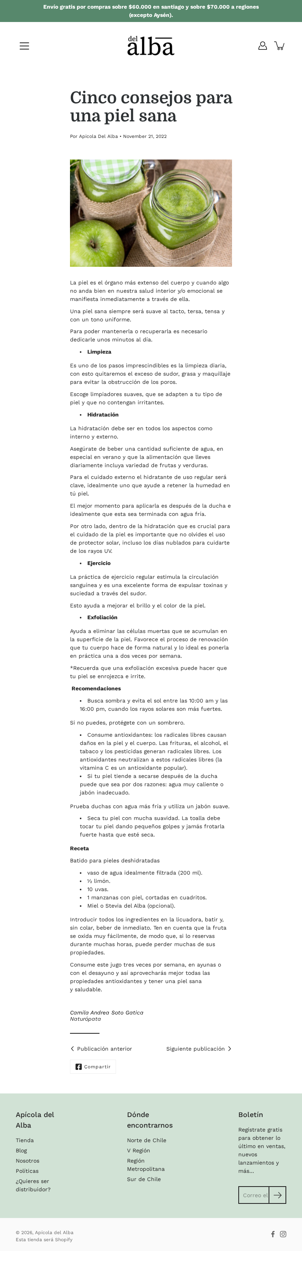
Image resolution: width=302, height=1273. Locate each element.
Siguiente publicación (195, 1049)
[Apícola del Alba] (151, 45)
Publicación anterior (104, 1049)
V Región (138, 1150)
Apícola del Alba (54, 1232)
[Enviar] (277, 1195)
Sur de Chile (144, 1179)
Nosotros (27, 1160)
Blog (21, 1150)
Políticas (27, 1171)
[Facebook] (273, 1234)
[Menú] (24, 46)
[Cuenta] (262, 45)
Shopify (63, 1239)
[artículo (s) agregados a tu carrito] (280, 45)
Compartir (97, 1066)
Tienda (25, 1140)
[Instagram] (283, 1234)
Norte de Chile (146, 1140)
